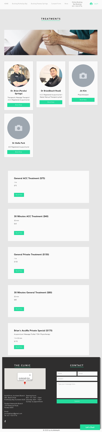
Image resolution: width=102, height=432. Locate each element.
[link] (48, 178)
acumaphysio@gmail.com (13, 414)
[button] (19, 195)
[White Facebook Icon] (5, 421)
